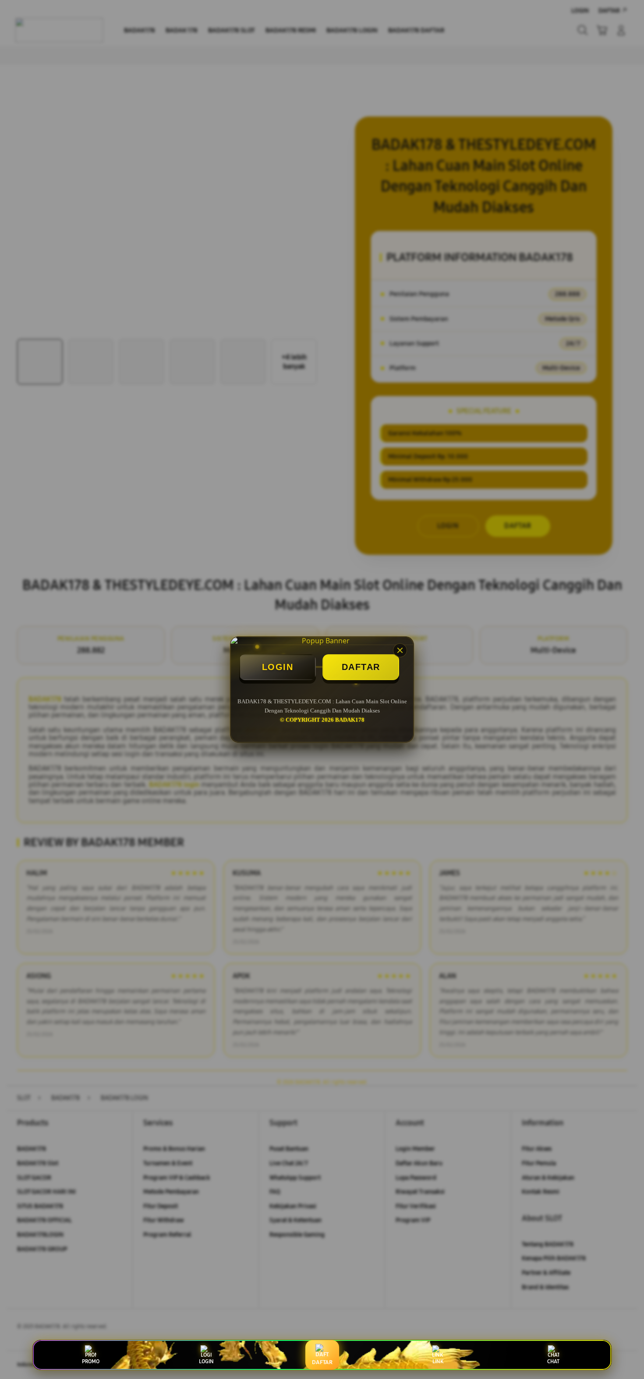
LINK (437, 1361)
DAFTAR (361, 667)
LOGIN (278, 667)
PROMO (90, 1361)
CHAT (553, 1361)
